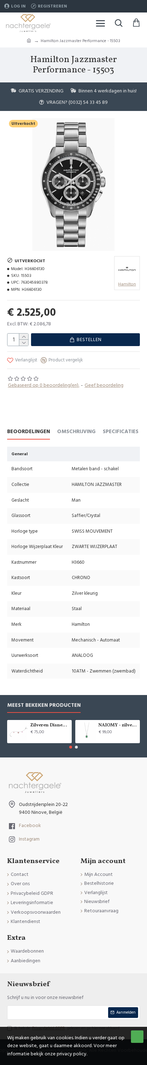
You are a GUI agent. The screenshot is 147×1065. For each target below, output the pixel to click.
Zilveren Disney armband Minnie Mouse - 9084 (49, 725)
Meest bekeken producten (44, 705)
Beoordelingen (28, 431)
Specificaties (120, 431)
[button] (70, 747)
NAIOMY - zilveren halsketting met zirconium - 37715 (117, 725)
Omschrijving (76, 431)
